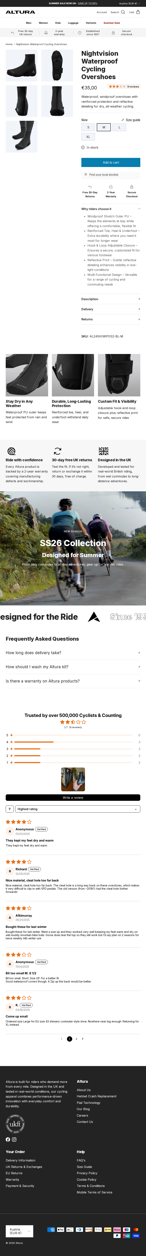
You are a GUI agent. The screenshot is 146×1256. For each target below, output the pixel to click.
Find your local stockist (104, 174)
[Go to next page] (84, 1039)
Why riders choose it (96, 209)
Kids (58, 22)
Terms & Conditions (91, 1186)
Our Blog (83, 1109)
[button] (73, 735)
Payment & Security (20, 1186)
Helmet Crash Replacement (96, 1096)
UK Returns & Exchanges (24, 1167)
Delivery (87, 309)
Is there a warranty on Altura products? (43, 681)
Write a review (73, 797)
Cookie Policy (86, 1179)
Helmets (91, 22)
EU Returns (14, 1173)
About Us (84, 1090)
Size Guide (84, 1167)
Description (89, 299)
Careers (82, 1115)
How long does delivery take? (33, 652)
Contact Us (85, 1122)
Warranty (12, 1179)
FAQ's (81, 1160)
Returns (87, 319)
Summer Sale (112, 22)
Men (28, 22)
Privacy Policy (87, 1173)
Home (9, 44)
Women (43, 22)
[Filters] (10, 809)
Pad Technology (88, 1103)
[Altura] (20, 12)
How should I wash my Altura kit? (37, 666)
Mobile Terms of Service (94, 1192)
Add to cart (111, 162)
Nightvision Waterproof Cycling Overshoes (41, 44)
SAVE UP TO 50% (87, 3)
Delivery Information (20, 1160)
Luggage (73, 22)
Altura (19, 1242)
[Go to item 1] (73, 779)
